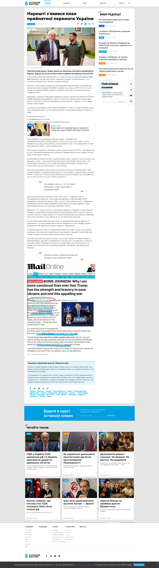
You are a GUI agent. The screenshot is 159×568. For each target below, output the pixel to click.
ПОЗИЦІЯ (66, 3)
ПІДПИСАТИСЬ (121, 102)
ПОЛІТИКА (31, 24)
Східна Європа (82, 393)
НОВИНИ (47, 3)
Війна (29, 433)
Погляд (42, 396)
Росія (52, 395)
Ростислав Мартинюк (59, 542)
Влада (63, 395)
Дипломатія (34, 393)
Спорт (27, 542)
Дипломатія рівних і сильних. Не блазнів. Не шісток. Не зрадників (114, 457)
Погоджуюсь (139, 565)
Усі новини (28, 530)
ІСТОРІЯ (102, 63)
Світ (26, 546)
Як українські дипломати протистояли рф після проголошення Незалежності (79, 458)
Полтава (27, 544)
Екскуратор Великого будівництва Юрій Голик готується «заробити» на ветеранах (115, 45)
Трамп (69, 391)
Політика (28, 532)
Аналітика (34, 396)
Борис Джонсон (59, 391)
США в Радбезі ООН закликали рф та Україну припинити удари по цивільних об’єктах (42, 458)
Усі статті (69, 530)
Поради (49, 391)
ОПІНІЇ (84, 3)
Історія (66, 433)
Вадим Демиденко (58, 534)
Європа (33, 395)
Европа (72, 393)
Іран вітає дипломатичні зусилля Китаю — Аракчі (78, 502)
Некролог (69, 539)
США (58, 395)
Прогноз (40, 391)
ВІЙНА (30, 125)
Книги (67, 534)
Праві (49, 396)
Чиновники (72, 395)
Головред (55, 530)
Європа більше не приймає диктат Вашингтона (111, 503)
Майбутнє (82, 395)
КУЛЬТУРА (103, 3)
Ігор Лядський (56, 539)
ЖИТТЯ (121, 3)
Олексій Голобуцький (37, 67)
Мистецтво (69, 537)
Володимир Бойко (58, 537)
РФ (47, 395)
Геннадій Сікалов (57, 532)
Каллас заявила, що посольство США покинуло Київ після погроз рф (39, 505)
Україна (33, 391)
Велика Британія (80, 391)
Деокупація (63, 393)
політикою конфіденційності (84, 565)
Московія (40, 395)
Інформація (52, 393)
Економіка (28, 534)
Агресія (43, 393)
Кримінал (28, 537)
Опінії (102, 480)
